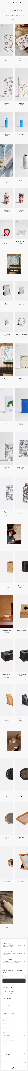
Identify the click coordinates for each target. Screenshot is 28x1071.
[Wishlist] (20, 2)
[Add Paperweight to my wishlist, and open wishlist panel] (14, 848)
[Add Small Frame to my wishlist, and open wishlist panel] (14, 314)
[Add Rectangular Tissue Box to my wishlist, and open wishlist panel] (14, 597)
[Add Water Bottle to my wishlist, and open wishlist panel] (14, 114)
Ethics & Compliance (7, 1020)
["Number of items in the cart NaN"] (26, 2)
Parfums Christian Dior (7, 993)
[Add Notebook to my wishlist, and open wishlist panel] (14, 25)
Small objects (14, 747)
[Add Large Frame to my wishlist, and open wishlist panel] (14, 282)
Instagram (8, 1062)
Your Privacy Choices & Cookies (10, 1038)
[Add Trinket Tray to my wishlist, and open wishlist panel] (14, 759)
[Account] (23, 2)
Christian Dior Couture (7, 991)
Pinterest (21, 1062)
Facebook (15, 1062)
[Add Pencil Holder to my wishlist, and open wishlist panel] (14, 552)
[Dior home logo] (14, 2)
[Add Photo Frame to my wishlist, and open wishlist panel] (14, 221)
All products (14, 540)
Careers (4, 1023)
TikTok (4, 1062)
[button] (14, 25)
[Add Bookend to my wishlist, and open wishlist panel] (14, 685)
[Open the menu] (2, 2)
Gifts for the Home (14, 270)
